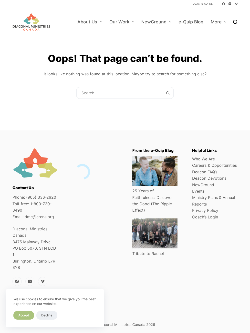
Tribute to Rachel (148, 253)
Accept (23, 315)
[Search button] (167, 92)
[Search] (235, 22)
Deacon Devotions (209, 178)
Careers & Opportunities (214, 165)
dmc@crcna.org (39, 216)
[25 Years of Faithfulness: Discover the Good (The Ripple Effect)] (154, 171)
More (216, 21)
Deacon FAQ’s (204, 171)
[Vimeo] (236, 3)
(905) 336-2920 (41, 197)
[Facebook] (223, 3)
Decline (46, 315)
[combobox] (119, 93)
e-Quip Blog (190, 21)
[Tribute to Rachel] (154, 233)
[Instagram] (230, 3)
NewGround (154, 21)
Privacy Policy (205, 210)
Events (198, 191)
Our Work (119, 21)
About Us (87, 21)
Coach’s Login (205, 217)
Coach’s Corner (203, 3)
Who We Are (203, 159)
